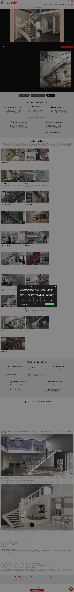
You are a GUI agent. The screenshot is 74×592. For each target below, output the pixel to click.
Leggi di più (52, 295)
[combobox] (55, 286)
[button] (24, 304)
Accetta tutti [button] (49, 304)
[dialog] (37, 296)
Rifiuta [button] (39, 304)
